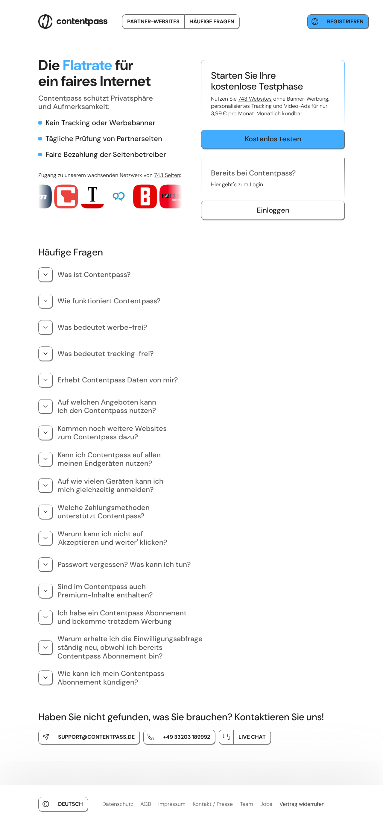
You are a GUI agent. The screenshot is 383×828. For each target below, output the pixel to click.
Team (246, 804)
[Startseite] (73, 21)
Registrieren (345, 21)
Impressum (172, 804)
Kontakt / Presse (213, 804)
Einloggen (273, 210)
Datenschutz (117, 804)
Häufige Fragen (211, 21)
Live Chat (252, 737)
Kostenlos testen (273, 138)
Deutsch (70, 804)
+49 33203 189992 (186, 737)
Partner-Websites (153, 21)
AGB (145, 804)
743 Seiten (167, 175)
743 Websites (255, 98)
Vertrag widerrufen (302, 804)
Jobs (266, 804)
